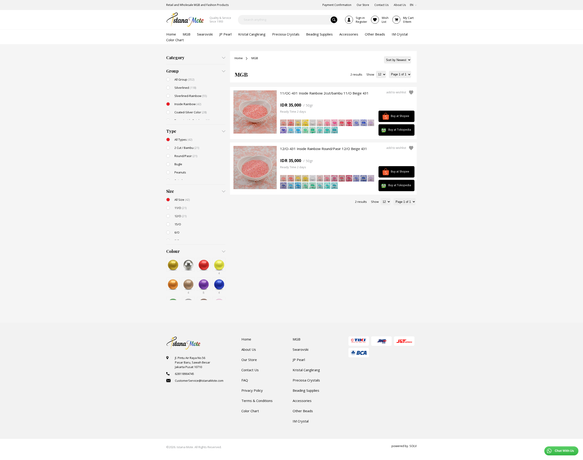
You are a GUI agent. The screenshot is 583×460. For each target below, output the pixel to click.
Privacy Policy (252, 390)
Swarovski (300, 349)
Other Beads (303, 411)
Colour (173, 251)
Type (171, 131)
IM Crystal (301, 421)
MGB (254, 58)
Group (172, 71)
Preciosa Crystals (306, 380)
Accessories (302, 400)
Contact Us (250, 370)
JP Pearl (299, 359)
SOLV (413, 446)
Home (239, 58)
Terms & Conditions (257, 400)
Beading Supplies (306, 390)
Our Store (249, 359)
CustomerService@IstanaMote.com (199, 381)
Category (175, 58)
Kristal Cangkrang (306, 370)
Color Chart (250, 411)
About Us (248, 349)
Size (170, 191)
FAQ (244, 380)
